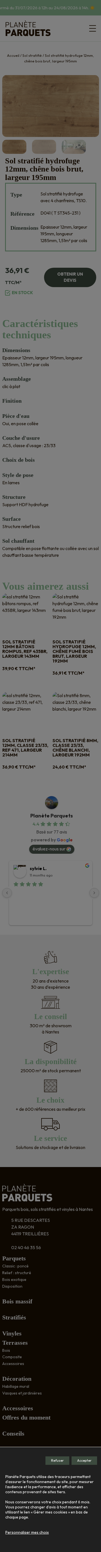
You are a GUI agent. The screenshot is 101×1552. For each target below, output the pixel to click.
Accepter (84, 1460)
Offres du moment (26, 1417)
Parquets (14, 1258)
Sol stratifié (32, 55)
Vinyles (12, 1333)
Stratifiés (14, 1317)
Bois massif (17, 1301)
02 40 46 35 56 (26, 1247)
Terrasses (15, 1342)
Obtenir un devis (70, 277)
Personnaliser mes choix (27, 1532)
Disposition (12, 1286)
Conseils (13, 1433)
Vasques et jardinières (22, 1393)
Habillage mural (15, 1386)
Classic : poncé (15, 1266)
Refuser (57, 1460)
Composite (12, 1356)
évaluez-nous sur (49, 849)
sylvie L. (38, 868)
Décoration (16, 1378)
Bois (6, 1350)
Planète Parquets (51, 815)
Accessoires (13, 1363)
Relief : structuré (16, 1272)
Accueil (13, 55)
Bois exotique (14, 1279)
